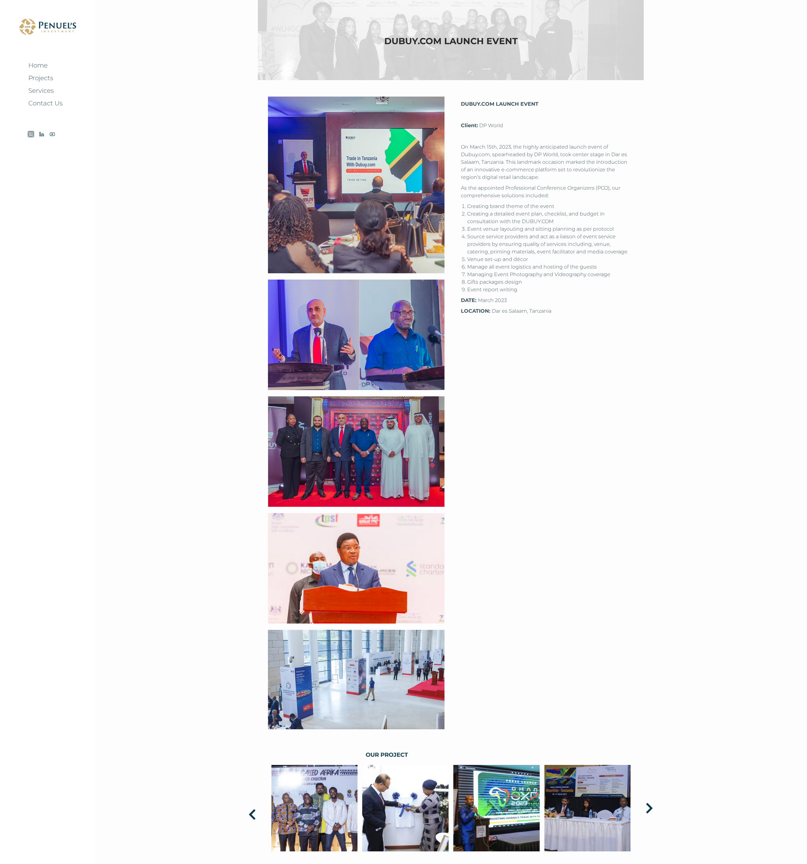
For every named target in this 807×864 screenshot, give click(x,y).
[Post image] (314, 808)
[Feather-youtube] (52, 134)
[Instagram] (30, 134)
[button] (252, 814)
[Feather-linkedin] (41, 134)
